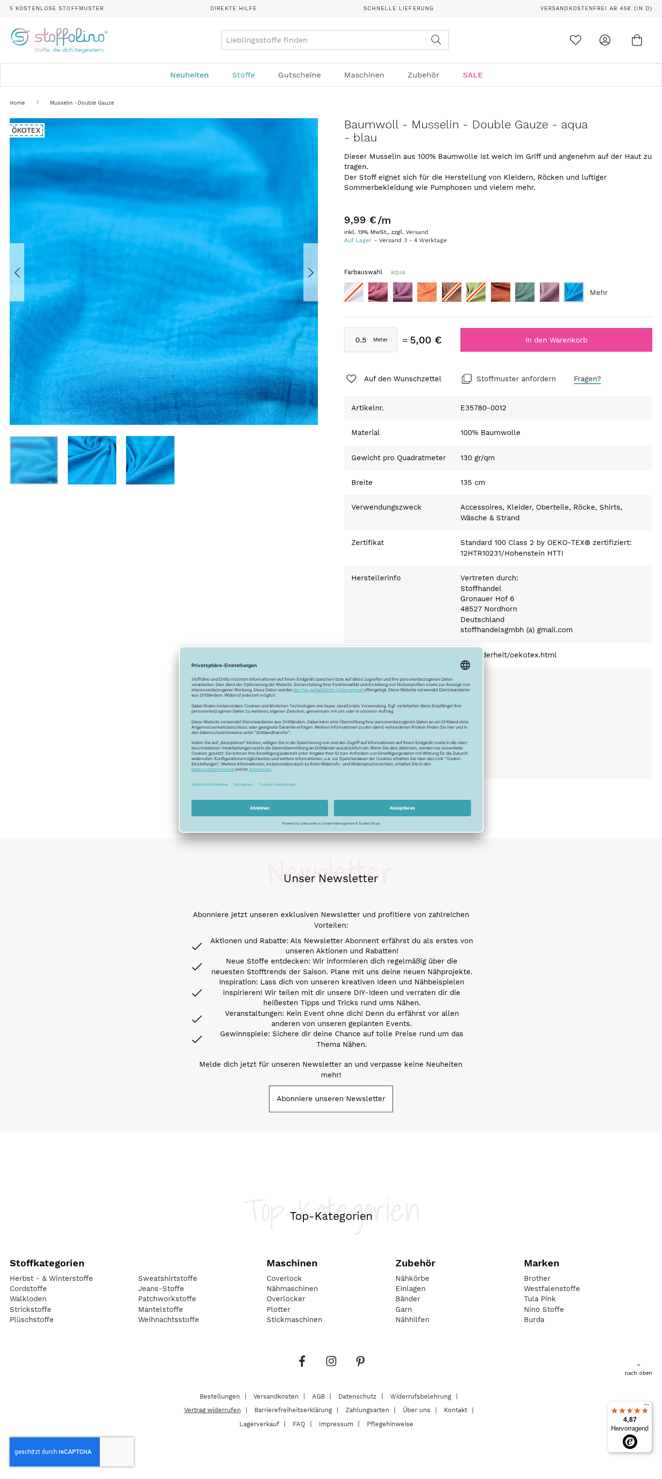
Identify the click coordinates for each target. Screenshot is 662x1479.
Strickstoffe (30, 1309)
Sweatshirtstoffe (167, 1278)
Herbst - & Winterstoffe (51, 1278)
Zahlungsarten (367, 1410)
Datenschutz (357, 1396)
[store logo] (59, 40)
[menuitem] (194, 74)
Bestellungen (220, 1396)
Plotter (278, 1309)
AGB (318, 1396)
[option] (353, 292)
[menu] (331, 74)
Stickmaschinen (294, 1319)
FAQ (299, 1423)
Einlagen (410, 1288)
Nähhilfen (412, 1319)
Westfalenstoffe (552, 1288)
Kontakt (455, 1410)
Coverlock (284, 1278)
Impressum (336, 1423)
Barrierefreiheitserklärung (293, 1410)
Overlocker (286, 1298)
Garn (403, 1309)
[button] (29, 272)
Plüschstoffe (32, 1319)
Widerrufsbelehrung (420, 1396)
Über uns (416, 1410)
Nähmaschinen (292, 1288)
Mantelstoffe (160, 1309)
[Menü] (646, 1407)
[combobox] (335, 40)
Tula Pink (540, 1298)
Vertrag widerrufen (212, 1410)
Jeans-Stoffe (161, 1288)
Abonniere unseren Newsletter (331, 1098)
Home (17, 103)
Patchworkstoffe (167, 1298)
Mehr (599, 292)
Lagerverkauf (259, 1423)
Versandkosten (276, 1396)
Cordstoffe (28, 1288)
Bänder (407, 1298)
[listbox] (498, 294)
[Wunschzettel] (575, 39)
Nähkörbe (412, 1278)
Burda (534, 1319)
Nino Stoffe (544, 1309)
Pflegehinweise (390, 1423)
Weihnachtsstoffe (168, 1319)
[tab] (331, 75)
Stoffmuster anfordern (516, 378)
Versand (417, 232)
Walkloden (28, 1298)
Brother (537, 1278)
